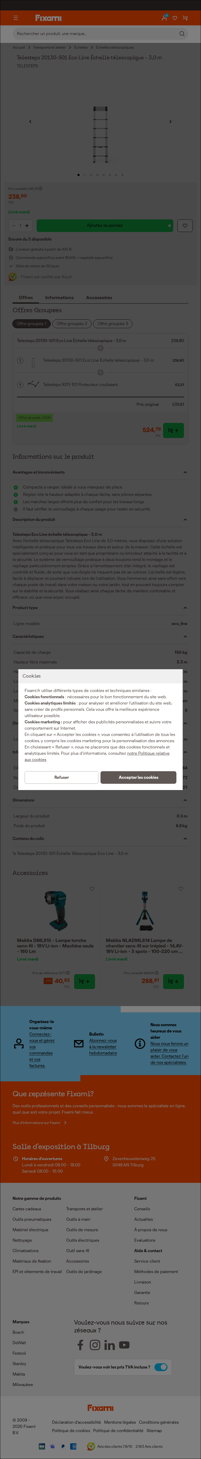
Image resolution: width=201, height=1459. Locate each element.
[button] (138, 777)
